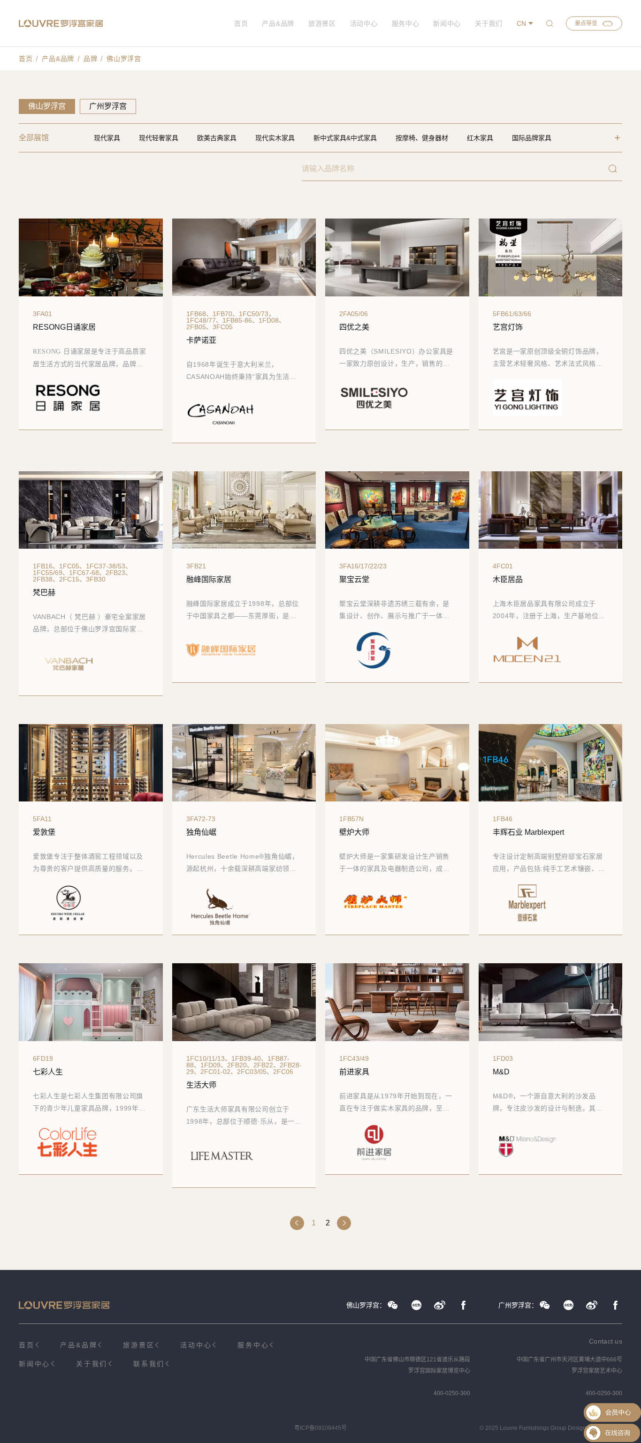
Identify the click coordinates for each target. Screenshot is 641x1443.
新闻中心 (447, 23)
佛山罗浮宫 (124, 58)
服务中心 (406, 23)
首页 (241, 23)
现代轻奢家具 (158, 138)
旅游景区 (322, 23)
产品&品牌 (278, 23)
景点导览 (586, 23)
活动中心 (364, 23)
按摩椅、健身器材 (422, 138)
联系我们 (149, 1363)
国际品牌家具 (531, 138)
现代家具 (107, 138)
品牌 (90, 58)
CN (521, 23)
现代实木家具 (275, 138)
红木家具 (480, 138)
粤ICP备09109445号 (320, 1428)
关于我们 (489, 23)
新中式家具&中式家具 (345, 138)
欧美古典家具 (217, 138)
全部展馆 (34, 138)
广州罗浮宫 (108, 106)
